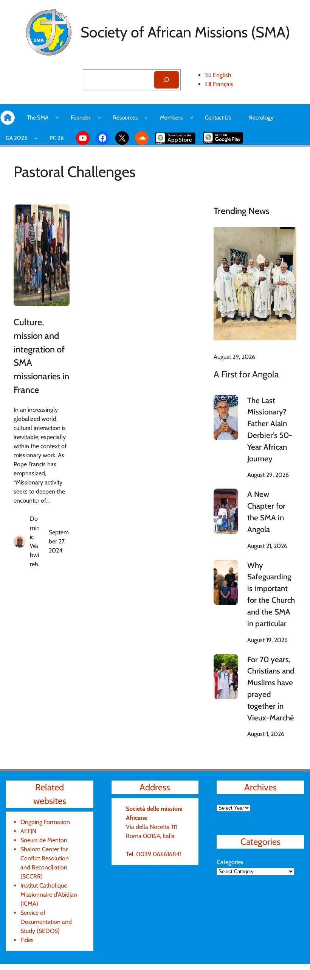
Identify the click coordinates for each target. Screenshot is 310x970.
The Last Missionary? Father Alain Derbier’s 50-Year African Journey (269, 429)
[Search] (166, 80)
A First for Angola (246, 374)
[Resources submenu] (146, 117)
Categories (230, 862)
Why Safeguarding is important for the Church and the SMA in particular (271, 594)
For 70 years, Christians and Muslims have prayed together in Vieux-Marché (270, 688)
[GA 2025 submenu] (36, 138)
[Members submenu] (191, 117)
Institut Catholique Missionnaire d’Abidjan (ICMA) (48, 894)
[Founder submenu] (99, 117)
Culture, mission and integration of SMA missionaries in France (41, 356)
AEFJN (28, 831)
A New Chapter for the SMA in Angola (266, 511)
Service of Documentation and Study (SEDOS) (46, 921)
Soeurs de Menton (43, 840)
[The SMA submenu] (57, 117)
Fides (27, 940)
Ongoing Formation (45, 822)
